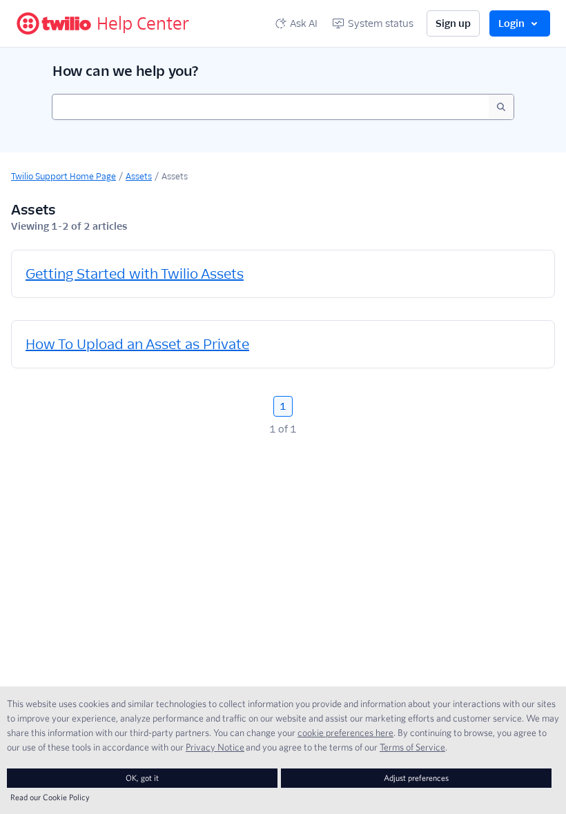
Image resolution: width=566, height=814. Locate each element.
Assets (139, 176)
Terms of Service (412, 747)
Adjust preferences (416, 777)
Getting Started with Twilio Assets (135, 274)
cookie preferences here (345, 732)
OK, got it (142, 777)
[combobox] (270, 107)
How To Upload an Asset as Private (137, 344)
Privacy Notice (215, 747)
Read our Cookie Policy (50, 797)
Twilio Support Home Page (63, 176)
